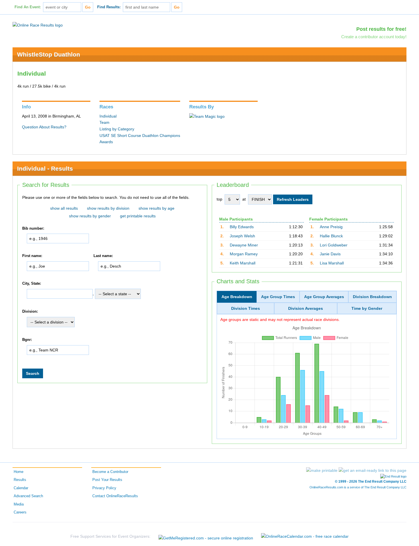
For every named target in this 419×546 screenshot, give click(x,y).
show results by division (108, 208)
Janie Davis (330, 254)
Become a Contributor (110, 472)
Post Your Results (107, 480)
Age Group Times (278, 296)
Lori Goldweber (333, 245)
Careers (20, 512)
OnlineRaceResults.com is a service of (358, 487)
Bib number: (33, 228)
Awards (106, 141)
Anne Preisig (331, 227)
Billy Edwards (242, 227)
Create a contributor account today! (373, 36)
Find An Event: (28, 7)
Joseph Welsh (242, 236)
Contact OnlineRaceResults (115, 496)
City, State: (31, 284)
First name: (32, 256)
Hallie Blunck (331, 236)
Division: (30, 312)
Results (20, 480)
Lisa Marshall (332, 263)
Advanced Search (28, 496)
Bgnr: (27, 340)
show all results (64, 208)
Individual (108, 116)
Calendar (21, 488)
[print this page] (321, 470)
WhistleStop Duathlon (48, 54)
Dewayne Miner (244, 245)
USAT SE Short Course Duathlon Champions (139, 135)
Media (19, 504)
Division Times (245, 308)
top (219, 199)
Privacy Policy (104, 488)
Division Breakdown (372, 296)
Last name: (103, 256)
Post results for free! (381, 29)
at (244, 199)
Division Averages (305, 308)
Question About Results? (44, 127)
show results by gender (90, 216)
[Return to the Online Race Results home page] (38, 25)
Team (104, 122)
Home (18, 472)
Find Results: (109, 7)
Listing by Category (116, 129)
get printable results (138, 216)
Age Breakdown (236, 296)
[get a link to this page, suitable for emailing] (372, 470)
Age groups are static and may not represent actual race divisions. (280, 319)
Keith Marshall (242, 263)
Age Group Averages (324, 296)
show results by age (156, 208)
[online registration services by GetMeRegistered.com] (205, 536)
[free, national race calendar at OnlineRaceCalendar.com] (305, 536)
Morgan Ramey (244, 254)
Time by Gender (366, 308)
